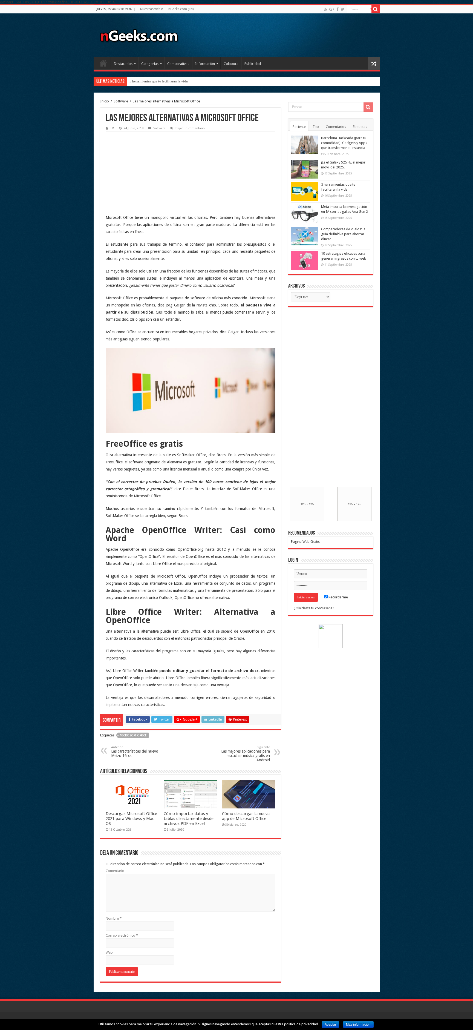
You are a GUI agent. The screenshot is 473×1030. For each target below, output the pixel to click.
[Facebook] (337, 9)
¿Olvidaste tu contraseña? (314, 608)
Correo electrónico (122, 935)
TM (112, 128)
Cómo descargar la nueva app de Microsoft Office (246, 816)
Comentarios (336, 127)
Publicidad (252, 64)
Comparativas (178, 64)
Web (109, 952)
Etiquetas (360, 127)
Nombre (114, 918)
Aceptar (330, 1024)
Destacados (123, 64)
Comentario (115, 871)
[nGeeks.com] (139, 34)
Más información (358, 1024)
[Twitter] (342, 9)
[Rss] (326, 9)
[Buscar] (375, 9)
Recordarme (338, 597)
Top (316, 127)
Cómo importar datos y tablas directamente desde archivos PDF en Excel (189, 818)
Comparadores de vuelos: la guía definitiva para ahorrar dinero (343, 234)
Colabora (231, 64)
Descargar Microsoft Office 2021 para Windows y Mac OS (131, 818)
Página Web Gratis (305, 542)
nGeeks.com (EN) (181, 9)
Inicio (103, 63)
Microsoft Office (133, 735)
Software (121, 101)
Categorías (149, 64)
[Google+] (332, 9)
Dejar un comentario (190, 128)
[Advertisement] (147, 168)
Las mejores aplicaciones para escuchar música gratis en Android (245, 753)
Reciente (299, 127)
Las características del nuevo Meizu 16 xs (134, 751)
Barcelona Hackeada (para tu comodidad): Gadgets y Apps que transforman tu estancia (344, 143)
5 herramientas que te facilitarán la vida (158, 81)
